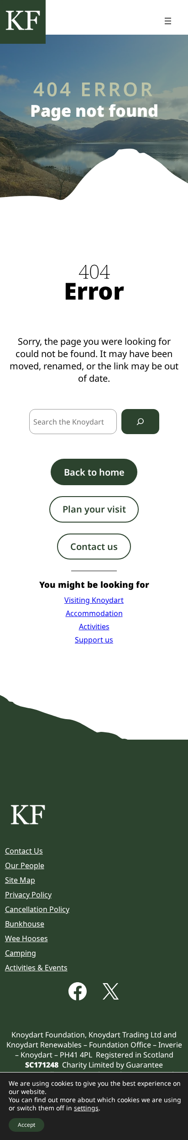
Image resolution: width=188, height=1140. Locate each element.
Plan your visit (94, 509)
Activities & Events (36, 968)
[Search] (140, 422)
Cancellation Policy (37, 909)
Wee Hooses (26, 938)
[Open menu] (167, 21)
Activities (94, 627)
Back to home (94, 472)
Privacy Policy (28, 895)
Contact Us (24, 851)
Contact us (94, 546)
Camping (20, 953)
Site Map (20, 880)
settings (86, 1108)
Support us (94, 640)
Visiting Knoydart (94, 600)
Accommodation (94, 613)
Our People (24, 865)
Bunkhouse (24, 924)
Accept (26, 1125)
